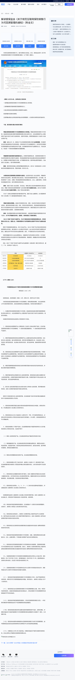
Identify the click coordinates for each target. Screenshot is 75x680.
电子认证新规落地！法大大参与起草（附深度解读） (62, 34)
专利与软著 (31, 675)
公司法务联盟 (43, 670)
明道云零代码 (23, 670)
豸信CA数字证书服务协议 (43, 662)
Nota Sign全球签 (54, 664)
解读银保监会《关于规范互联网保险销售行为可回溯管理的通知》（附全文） (62, 47)
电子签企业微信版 (28, 664)
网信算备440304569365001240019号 (52, 675)
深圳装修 (48, 670)
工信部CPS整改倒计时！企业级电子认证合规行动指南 (62, 31)
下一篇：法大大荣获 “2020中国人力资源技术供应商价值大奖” (19, 643)
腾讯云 (7, 670)
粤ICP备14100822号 (39, 675)
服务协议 (25, 662)
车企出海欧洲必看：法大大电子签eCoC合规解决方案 (62, 26)
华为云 (10, 670)
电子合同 (18, 670)
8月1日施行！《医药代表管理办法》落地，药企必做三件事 (62, 29)
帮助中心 (16, 668)
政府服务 (24, 666)
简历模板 (58, 670)
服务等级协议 (34, 662)
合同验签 (8, 668)
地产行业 (20, 666)
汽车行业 (28, 666)
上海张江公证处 (37, 670)
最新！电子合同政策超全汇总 (59, 42)
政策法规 (7, 13)
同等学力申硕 (53, 670)
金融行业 (16, 666)
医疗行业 (12, 666)
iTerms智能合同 (47, 664)
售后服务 (20, 668)
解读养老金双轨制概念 (58, 51)
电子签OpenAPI (15, 664)
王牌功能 (28, 668)
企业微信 (14, 670)
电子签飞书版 (41, 664)
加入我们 (21, 662)
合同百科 (32, 668)
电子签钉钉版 (35, 664)
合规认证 (24, 668)
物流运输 (8, 666)
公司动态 (13, 662)
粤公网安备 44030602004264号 (40, 674)
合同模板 (12, 668)
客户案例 (17, 662)
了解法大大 (8, 662)
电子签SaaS (8, 664)
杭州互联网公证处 (30, 670)
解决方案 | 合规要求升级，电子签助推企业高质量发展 (62, 49)
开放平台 (67, 1)
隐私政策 (29, 662)
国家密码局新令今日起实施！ (59, 44)
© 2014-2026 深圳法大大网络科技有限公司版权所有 (22, 674)
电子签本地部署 (21, 664)
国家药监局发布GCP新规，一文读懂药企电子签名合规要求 (62, 24)
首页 (2, 13)
